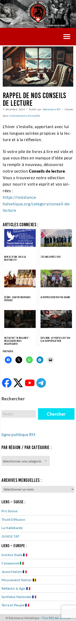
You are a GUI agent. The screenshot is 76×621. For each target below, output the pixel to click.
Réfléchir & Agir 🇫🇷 (15, 588)
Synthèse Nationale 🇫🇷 (18, 597)
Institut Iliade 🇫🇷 (14, 555)
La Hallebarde (12, 528)
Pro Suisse (9, 511)
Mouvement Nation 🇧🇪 (19, 580)
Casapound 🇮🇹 (12, 563)
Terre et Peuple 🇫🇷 (15, 605)
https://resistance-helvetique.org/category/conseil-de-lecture (37, 204)
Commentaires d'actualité (25, 115)
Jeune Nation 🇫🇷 (14, 571)
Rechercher (13, 398)
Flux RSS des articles (56, 618)
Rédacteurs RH (52, 109)
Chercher (56, 413)
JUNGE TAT (10, 536)
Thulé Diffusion (13, 519)
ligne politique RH (18, 434)
